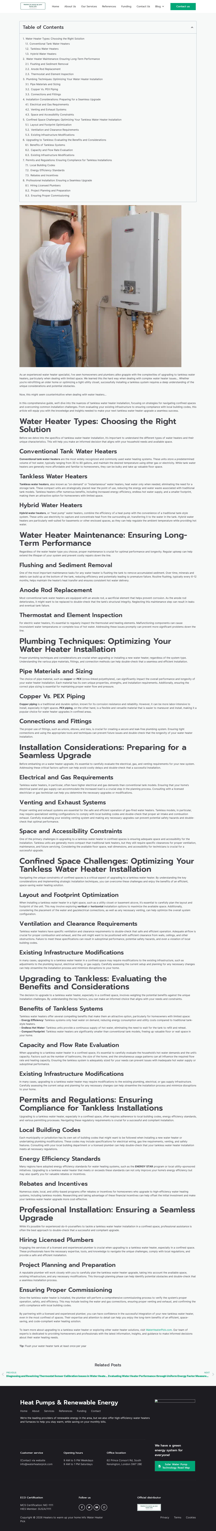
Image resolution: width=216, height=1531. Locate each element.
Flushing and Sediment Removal (49, 63)
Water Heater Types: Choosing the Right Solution (55, 38)
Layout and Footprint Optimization (50, 124)
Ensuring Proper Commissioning (50, 195)
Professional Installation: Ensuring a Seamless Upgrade (59, 180)
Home (55, 6)
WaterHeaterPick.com (159, 1329)
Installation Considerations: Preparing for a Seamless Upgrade (63, 99)
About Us (70, 6)
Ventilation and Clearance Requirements (55, 129)
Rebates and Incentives (44, 175)
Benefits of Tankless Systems (47, 144)
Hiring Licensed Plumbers (45, 185)
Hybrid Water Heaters (43, 53)
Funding (126, 6)
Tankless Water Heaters (44, 48)
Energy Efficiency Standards (48, 170)
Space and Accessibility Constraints (52, 114)
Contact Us (143, 6)
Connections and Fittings (46, 94)
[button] (159, 6)
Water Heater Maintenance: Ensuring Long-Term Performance (63, 58)
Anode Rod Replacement (46, 69)
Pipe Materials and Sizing (45, 84)
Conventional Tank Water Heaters (50, 43)
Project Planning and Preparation (50, 190)
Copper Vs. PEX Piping (44, 89)
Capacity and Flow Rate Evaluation (52, 150)
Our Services (89, 6)
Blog (158, 6)
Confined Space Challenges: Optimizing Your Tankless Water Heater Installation (73, 119)
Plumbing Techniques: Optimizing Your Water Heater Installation (64, 79)
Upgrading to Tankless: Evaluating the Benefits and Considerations (66, 139)
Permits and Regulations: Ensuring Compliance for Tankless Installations (69, 160)
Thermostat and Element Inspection (52, 74)
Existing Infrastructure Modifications (52, 134)
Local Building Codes (42, 165)
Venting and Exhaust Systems (48, 109)
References (109, 6)
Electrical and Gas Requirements (49, 104)
